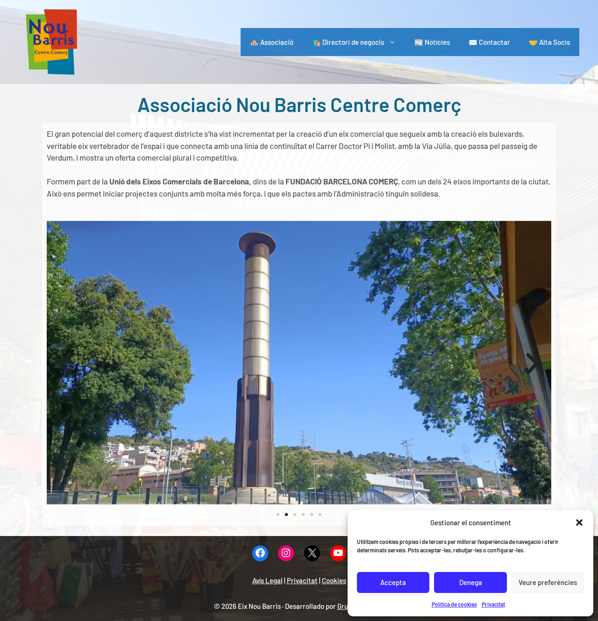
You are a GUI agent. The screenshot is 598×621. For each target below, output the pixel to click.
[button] (579, 522)
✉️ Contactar (489, 42)
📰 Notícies (432, 42)
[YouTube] (338, 553)
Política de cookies (454, 604)
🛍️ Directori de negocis (348, 42)
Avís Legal (267, 580)
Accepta (393, 582)
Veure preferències (548, 582)
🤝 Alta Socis (549, 42)
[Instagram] (286, 553)
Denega (470, 582)
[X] (312, 553)
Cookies (334, 580)
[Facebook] (260, 553)
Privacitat (493, 604)
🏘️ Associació (271, 42)
